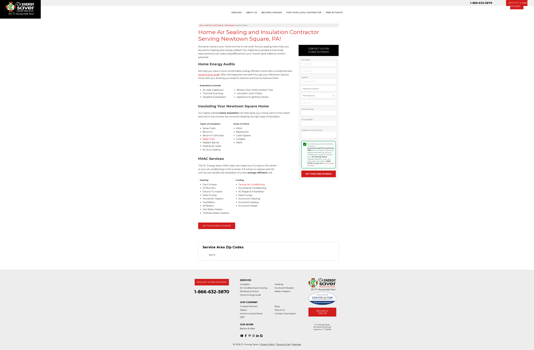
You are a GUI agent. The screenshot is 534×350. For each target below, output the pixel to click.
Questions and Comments (311, 130)
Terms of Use (329, 163)
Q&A (242, 317)
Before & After (247, 328)
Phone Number (307, 109)
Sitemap (296, 344)
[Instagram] (253, 335)
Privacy (311, 165)
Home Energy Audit (250, 295)
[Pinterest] (249, 335)
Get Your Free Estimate (216, 225)
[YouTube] (241, 335)
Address (304, 77)
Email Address (307, 119)
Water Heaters (282, 291)
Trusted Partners (249, 306)
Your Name (305, 60)
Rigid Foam (209, 139)
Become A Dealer (322, 312)
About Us (280, 310)
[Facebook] (245, 335)
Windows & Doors (249, 291)
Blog (277, 306)
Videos (243, 310)
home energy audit (209, 74)
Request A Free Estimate (212, 282)
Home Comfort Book (251, 313)
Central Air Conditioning (251, 184)
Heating (279, 284)
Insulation (245, 284)
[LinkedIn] (257, 335)
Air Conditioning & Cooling (253, 288)
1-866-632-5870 (481, 3)
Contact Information (285, 313)
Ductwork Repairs (284, 288)
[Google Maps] (261, 335)
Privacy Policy (267, 344)
